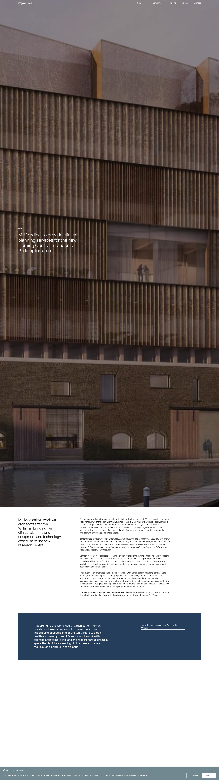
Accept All (209, 775)
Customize (194, 775)
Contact (197, 3)
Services (140, 3)
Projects (172, 3)
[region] (109, 773)
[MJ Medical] (25, 3)
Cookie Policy (142, 775)
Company (157, 3)
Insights (185, 3)
